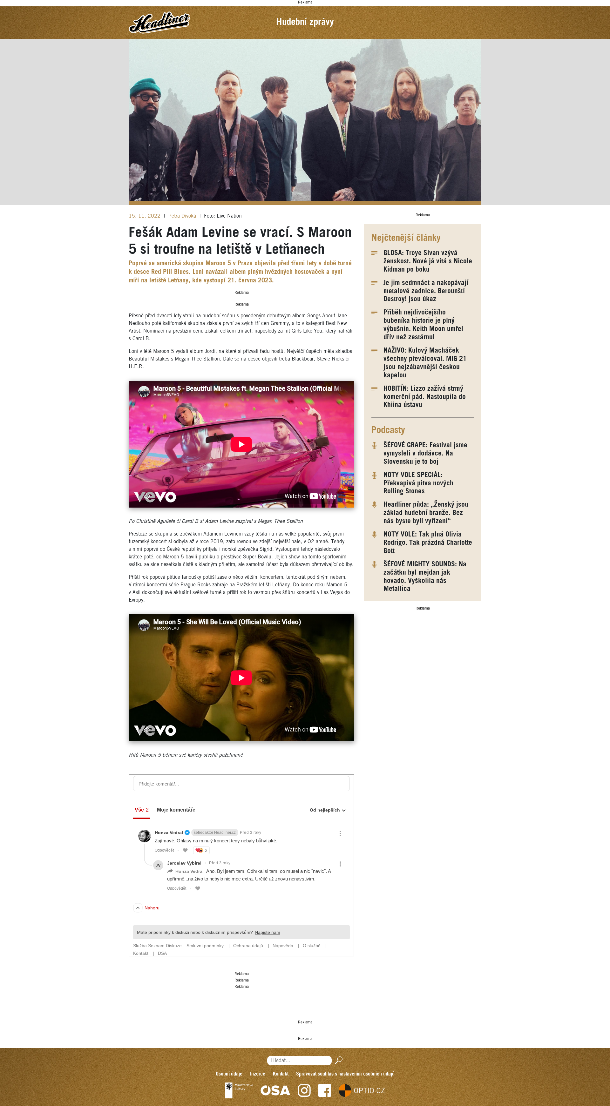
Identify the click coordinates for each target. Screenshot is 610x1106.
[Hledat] (337, 1060)
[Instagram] (304, 1090)
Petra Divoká (183, 216)
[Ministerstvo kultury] (239, 1090)
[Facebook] (324, 1090)
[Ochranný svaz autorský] (275, 1090)
